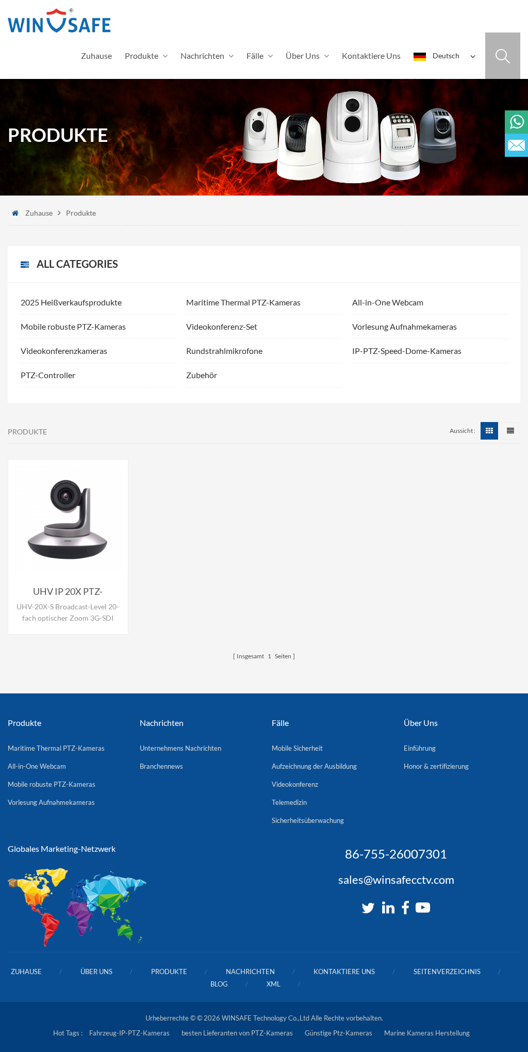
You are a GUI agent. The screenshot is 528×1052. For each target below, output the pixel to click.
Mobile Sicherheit (297, 748)
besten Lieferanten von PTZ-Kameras (237, 1033)
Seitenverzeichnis (447, 971)
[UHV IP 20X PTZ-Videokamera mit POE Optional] (68, 519)
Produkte (141, 55)
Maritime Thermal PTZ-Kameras (243, 302)
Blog (219, 984)
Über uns (303, 55)
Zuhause (96, 55)
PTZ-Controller (48, 375)
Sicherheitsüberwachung (308, 820)
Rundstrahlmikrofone (224, 350)
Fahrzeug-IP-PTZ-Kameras (129, 1033)
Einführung (420, 748)
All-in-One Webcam (387, 302)
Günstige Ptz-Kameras (338, 1033)
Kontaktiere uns (371, 55)
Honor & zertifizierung (436, 766)
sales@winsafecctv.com (396, 879)
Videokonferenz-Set (221, 326)
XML (273, 984)
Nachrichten (202, 55)
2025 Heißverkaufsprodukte (71, 302)
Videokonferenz (295, 784)
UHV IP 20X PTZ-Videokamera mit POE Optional (68, 592)
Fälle (254, 55)
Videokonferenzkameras (64, 350)
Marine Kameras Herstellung (427, 1033)
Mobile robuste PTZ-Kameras (73, 326)
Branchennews (161, 766)
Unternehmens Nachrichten (180, 748)
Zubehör (201, 375)
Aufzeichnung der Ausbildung (314, 766)
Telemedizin (289, 802)
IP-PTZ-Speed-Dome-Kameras (406, 350)
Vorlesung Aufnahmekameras (404, 326)
